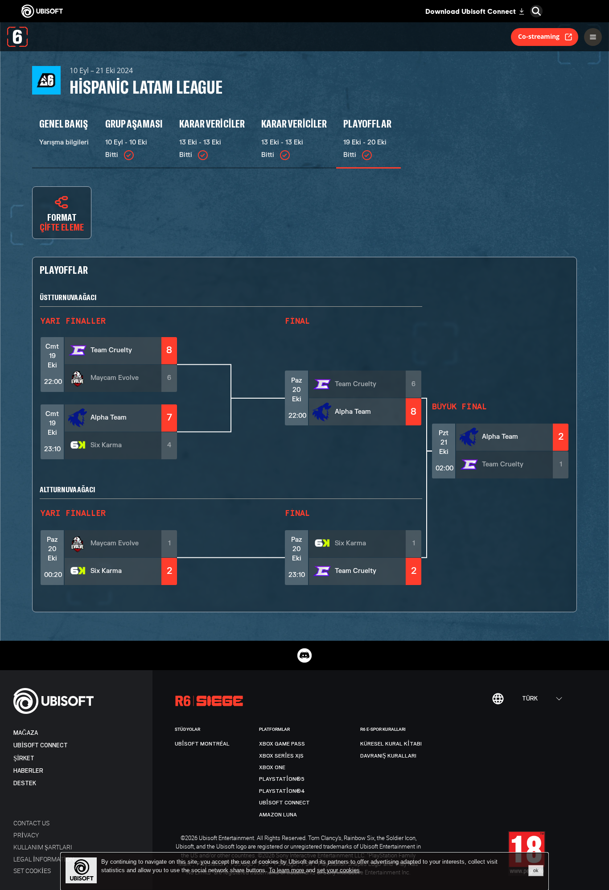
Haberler (28, 770)
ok (536, 870)
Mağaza (25, 732)
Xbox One (272, 767)
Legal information (43, 859)
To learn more (287, 870)
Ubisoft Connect (40, 745)
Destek (24, 783)
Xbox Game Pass (282, 744)
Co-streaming (539, 36)
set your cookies (338, 870)
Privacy (26, 835)
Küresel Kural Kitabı (391, 744)
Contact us (31, 823)
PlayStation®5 (281, 779)
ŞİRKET (23, 758)
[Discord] (304, 655)
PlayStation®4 (282, 791)
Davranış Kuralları (388, 756)
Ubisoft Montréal (202, 744)
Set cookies (32, 870)
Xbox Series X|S (281, 756)
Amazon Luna (278, 815)
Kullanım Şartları (42, 847)
